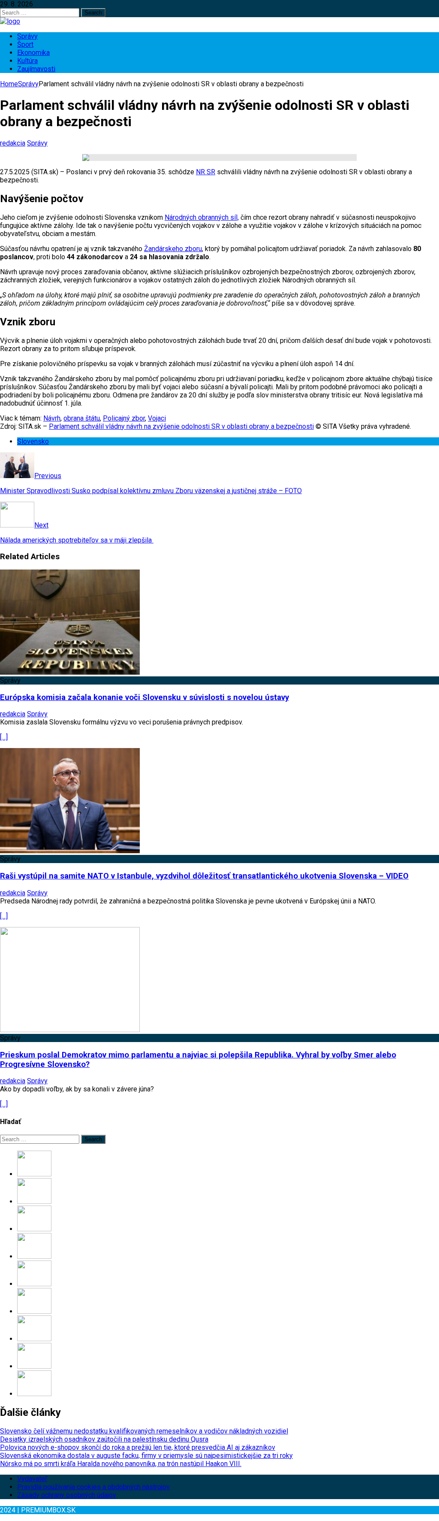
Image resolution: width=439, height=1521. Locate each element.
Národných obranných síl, (202, 217)
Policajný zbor (124, 418)
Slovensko (33, 441)
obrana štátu (81, 418)
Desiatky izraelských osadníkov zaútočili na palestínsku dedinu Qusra (104, 1439)
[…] (4, 737)
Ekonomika (33, 52)
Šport (25, 44)
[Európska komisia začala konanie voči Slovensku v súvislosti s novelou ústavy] (70, 672)
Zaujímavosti (36, 69)
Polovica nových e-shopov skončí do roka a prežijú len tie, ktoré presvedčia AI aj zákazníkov (137, 1447)
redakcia (12, 143)
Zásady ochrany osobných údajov (66, 1495)
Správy (27, 36)
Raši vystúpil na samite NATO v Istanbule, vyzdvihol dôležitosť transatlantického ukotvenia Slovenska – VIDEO (204, 876)
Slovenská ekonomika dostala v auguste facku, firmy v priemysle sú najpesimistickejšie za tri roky (146, 1455)
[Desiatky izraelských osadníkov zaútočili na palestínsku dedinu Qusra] (34, 1201)
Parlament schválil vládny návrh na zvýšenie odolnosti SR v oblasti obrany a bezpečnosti (181, 426)
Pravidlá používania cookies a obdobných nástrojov (93, 1487)
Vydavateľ (32, 1479)
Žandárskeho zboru (173, 249)
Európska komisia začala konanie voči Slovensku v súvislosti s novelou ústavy (144, 697)
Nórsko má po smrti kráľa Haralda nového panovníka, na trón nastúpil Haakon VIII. (120, 1464)
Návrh (51, 418)
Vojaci (157, 418)
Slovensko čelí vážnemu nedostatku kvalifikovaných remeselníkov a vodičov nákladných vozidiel (144, 1431)
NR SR (205, 172)
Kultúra (27, 61)
